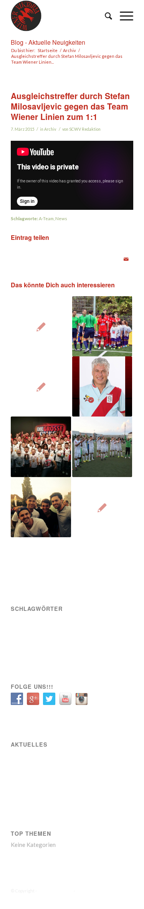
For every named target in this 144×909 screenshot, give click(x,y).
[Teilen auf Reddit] (112, 255)
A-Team (46, 218)
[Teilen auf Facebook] (18, 255)
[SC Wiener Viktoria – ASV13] (102, 326)
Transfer (74, 631)
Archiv (50, 129)
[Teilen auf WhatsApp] (45, 255)
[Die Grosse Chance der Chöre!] (41, 447)
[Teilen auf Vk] (99, 255)
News (61, 218)
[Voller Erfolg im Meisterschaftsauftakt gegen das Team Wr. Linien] (41, 507)
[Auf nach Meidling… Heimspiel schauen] (102, 507)
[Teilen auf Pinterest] (58, 255)
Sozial (92, 620)
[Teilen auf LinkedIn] (72, 255)
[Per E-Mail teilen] (126, 259)
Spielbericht (26, 631)
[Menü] (122, 15)
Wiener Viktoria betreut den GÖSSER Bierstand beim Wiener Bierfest (71, 789)
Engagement (48, 620)
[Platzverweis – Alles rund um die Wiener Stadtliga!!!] (41, 326)
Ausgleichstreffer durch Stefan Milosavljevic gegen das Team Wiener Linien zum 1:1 (70, 106)
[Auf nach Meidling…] (41, 386)
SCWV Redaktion (85, 129)
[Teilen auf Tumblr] (85, 255)
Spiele (52, 631)
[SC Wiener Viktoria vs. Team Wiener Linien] (102, 386)
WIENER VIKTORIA (55, 890)
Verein (97, 631)
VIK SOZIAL (25, 642)
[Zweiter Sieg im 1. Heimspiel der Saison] (102, 447)
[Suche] (104, 15)
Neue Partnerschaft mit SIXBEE (38, 776)
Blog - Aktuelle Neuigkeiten (48, 42)
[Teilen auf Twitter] (31, 255)
